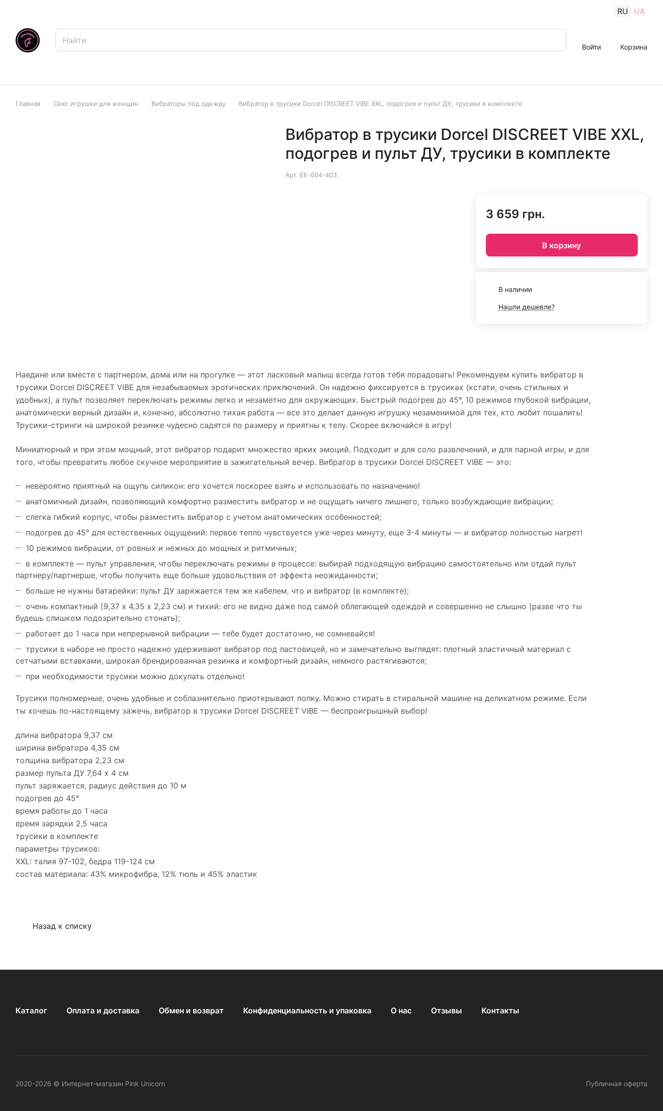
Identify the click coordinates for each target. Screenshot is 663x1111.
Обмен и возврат (191, 1010)
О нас (401, 1010)
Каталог (31, 1010)
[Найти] (554, 40)
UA (639, 11)
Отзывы (446, 1010)
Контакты (500, 1010)
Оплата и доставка (102, 1010)
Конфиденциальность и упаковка (307, 1010)
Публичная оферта (616, 1083)
